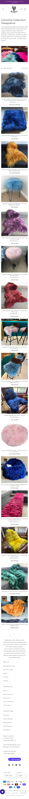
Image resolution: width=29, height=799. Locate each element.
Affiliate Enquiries (7, 726)
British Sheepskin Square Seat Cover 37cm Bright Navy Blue (14, 136)
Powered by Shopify (16, 790)
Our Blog (5, 681)
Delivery (5, 690)
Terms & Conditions (8, 701)
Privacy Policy (6, 698)
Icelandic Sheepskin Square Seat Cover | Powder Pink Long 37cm (14, 347)
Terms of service (15, 793)
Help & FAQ (6, 715)
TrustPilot (5, 677)
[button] (3, 9)
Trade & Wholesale (8, 719)
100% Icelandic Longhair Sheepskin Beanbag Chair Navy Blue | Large (14, 485)
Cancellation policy (20, 795)
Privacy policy (7, 793)
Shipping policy (23, 793)
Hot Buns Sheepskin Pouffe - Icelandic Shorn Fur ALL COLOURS (14, 451)
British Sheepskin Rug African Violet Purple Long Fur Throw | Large (14, 238)
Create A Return (7, 705)
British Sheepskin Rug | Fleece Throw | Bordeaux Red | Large (14, 311)
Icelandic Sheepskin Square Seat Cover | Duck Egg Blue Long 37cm (14, 382)
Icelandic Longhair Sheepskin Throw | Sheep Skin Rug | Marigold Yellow (14, 170)
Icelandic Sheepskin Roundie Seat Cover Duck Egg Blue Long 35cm (14, 204)
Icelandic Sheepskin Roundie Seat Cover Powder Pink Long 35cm (14, 275)
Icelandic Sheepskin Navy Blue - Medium (14, 415)
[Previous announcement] (3, 2)
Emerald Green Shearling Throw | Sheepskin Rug (14, 591)
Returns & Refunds (8, 694)
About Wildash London (9, 666)
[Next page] (19, 635)
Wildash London (8, 790)
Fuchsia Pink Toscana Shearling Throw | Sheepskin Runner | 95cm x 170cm (14, 519)
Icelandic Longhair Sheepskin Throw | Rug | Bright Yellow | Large (14, 555)
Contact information (10, 795)
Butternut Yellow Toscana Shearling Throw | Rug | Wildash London (14, 625)
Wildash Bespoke (7, 722)
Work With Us (6, 730)
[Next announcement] (26, 2)
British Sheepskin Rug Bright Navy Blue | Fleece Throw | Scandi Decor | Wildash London (14, 99)
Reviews (5, 673)
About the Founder (8, 670)
